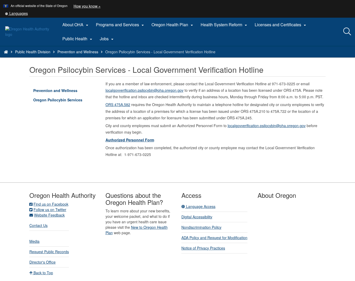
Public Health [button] (78, 39)
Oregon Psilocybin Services (57, 99)
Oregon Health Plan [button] (173, 25)
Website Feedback (49, 215)
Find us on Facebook (51, 204)
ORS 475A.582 (118, 104)
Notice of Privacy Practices (203, 248)
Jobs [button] (107, 39)
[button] (16, 13)
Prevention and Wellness (77, 51)
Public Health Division (32, 51)
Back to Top (42, 272)
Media (34, 241)
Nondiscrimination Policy (201, 227)
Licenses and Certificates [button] (281, 25)
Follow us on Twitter (50, 209)
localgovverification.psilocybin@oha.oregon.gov (144, 90)
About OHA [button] (76, 25)
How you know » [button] (87, 6)
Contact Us (38, 225)
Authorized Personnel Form (130, 139)
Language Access (200, 206)
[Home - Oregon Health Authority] (6, 51)
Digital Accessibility (196, 216)
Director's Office (42, 262)
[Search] (347, 32)
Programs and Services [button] (120, 25)
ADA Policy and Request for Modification (214, 237)
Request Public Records (49, 251)
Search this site (57, 58)
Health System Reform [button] (224, 25)
